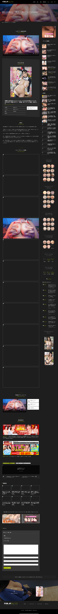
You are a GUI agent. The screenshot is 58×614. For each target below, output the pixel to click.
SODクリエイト (19, 13)
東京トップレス (51, 79)
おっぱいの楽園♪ (51, 73)
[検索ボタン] (55, 2)
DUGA (16, 13)
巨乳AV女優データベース (6, 13)
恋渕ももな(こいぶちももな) (24, 13)
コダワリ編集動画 (12, 13)
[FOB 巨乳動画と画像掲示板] (8, 2)
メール (5, 559)
